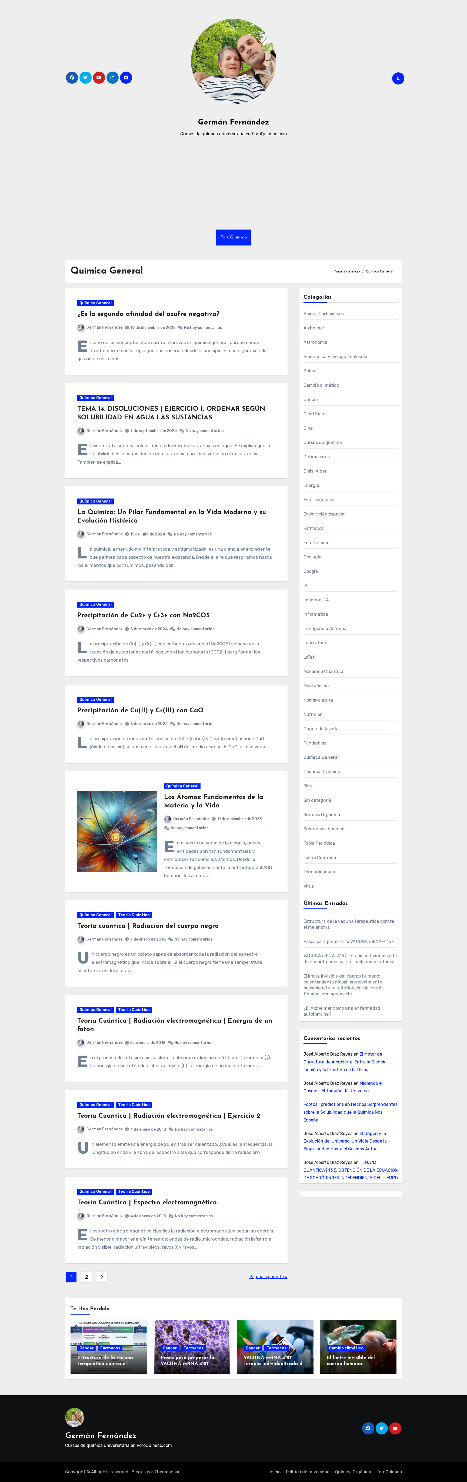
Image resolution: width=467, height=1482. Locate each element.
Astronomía (315, 342)
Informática (315, 614)
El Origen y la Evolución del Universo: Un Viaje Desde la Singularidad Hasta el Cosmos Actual (345, 1141)
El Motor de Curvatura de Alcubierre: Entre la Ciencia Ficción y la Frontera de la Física (344, 1062)
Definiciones (316, 456)
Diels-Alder (315, 471)
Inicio (275, 1471)
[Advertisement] (233, 183)
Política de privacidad (308, 1471)
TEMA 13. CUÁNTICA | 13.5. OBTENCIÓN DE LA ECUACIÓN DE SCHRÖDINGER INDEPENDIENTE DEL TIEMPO (350, 1170)
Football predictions (323, 1104)
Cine (308, 428)
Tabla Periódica (319, 843)
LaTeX (309, 657)
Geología (312, 557)
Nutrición (313, 714)
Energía (311, 485)
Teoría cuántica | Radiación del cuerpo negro (148, 926)
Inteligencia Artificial (325, 628)
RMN (308, 786)
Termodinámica (319, 871)
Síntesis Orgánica (321, 814)
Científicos (314, 413)
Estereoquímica (319, 499)
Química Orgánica (321, 771)
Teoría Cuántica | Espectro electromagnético (147, 1203)
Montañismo (316, 685)
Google (310, 571)
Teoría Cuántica (134, 915)
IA (305, 585)
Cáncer (310, 399)
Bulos (309, 370)
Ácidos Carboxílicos (323, 313)
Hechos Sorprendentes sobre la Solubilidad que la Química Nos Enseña (350, 1112)
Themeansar (166, 1471)
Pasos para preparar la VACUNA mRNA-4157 (348, 941)
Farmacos (313, 528)
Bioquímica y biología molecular (336, 356)
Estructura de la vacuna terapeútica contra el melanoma (105, 1364)
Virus (308, 886)
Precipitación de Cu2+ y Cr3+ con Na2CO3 (143, 615)
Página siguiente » (268, 1276)
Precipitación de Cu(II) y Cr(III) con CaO (140, 711)
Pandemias (314, 743)
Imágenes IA (316, 599)
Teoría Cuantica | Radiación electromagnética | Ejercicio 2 (168, 1116)
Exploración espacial (324, 514)
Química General (95, 303)
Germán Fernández (233, 122)
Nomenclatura (318, 700)
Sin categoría (317, 800)
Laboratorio (315, 642)
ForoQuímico (233, 237)
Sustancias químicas (325, 828)
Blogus (139, 1471)
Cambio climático (321, 385)
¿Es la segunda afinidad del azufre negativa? (148, 314)
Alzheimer (314, 328)
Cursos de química (322, 442)
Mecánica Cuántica (323, 671)
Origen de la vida (320, 728)
